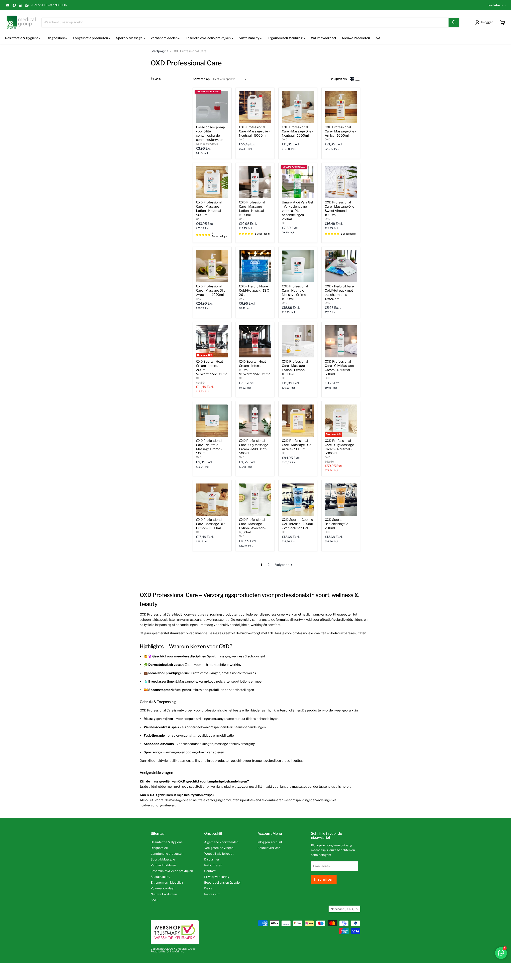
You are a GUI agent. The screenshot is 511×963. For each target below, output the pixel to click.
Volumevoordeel (323, 38)
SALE (380, 38)
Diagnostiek (56, 38)
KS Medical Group (207, 143)
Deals (208, 888)
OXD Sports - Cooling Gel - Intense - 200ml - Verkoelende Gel (297, 524)
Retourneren (213, 865)
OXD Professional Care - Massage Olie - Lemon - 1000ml (211, 524)
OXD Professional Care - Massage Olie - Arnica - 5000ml (297, 445)
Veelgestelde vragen (219, 848)
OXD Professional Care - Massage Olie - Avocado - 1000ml (211, 290)
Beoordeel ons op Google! (222, 882)
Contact (210, 871)
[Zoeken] (454, 22)
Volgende (282, 565)
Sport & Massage (129, 38)
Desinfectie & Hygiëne (22, 38)
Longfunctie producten (90, 38)
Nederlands (495, 5)
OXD (241, 139)
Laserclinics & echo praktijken (208, 38)
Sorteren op (201, 79)
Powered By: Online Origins (167, 951)
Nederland (342, 909)
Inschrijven (324, 879)
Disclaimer (211, 859)
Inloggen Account (269, 842)
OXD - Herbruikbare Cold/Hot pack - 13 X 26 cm (254, 290)
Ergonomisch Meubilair (285, 38)
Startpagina (159, 51)
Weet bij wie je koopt (219, 853)
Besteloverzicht (268, 848)
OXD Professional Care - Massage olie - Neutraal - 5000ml (254, 131)
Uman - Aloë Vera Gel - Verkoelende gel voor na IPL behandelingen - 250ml (297, 210)
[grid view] (352, 79)
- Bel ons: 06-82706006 (49, 5)
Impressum (212, 894)
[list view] (357, 79)
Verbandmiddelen (164, 38)
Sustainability (249, 38)
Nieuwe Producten (356, 38)
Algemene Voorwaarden (221, 842)
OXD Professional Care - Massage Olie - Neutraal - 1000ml (297, 131)
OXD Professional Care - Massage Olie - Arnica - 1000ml (340, 131)
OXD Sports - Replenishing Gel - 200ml (338, 524)
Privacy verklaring (216, 877)
